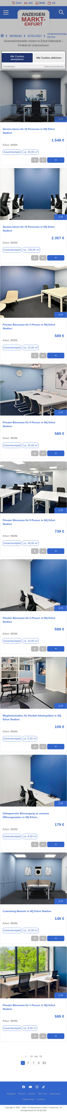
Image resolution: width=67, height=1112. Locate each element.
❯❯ (44, 1062)
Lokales (31, 1094)
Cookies (41, 1099)
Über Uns (42, 1094)
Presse (21, 1094)
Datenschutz (28, 1099)
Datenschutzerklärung (53, 66)
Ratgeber (11, 1094)
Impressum (55, 1094)
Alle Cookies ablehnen (48, 57)
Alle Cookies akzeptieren (17, 58)
